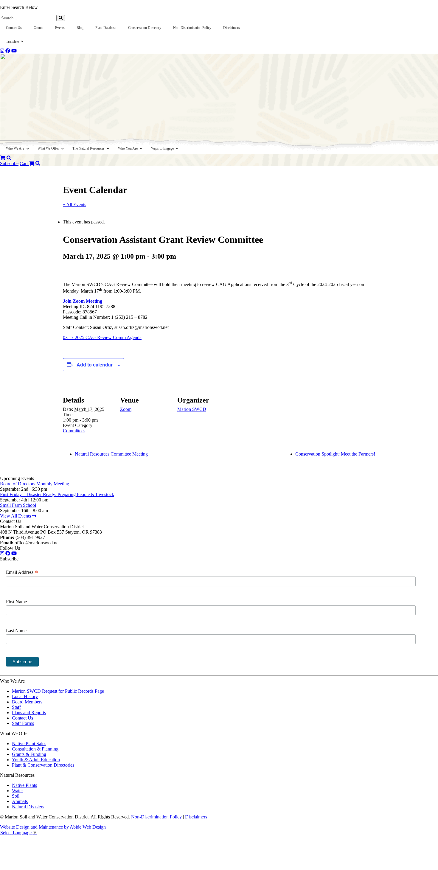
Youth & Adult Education (36, 759)
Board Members (27, 701)
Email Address (22, 572)
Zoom (125, 409)
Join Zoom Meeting (82, 301)
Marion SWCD (191, 409)
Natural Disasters (28, 806)
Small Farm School (18, 505)
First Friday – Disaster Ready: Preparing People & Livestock (57, 494)
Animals (20, 801)
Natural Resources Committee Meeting (111, 453)
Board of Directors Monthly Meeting (34, 483)
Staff (16, 707)
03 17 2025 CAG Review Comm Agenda (102, 337)
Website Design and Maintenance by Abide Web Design (53, 826)
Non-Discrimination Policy (156, 816)
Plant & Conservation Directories (43, 765)
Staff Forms (23, 723)
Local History (25, 696)
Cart (24, 163)
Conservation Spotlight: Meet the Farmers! (335, 453)
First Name (16, 601)
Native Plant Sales (29, 743)
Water (17, 790)
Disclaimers (196, 816)
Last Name (16, 630)
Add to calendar (95, 364)
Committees (74, 430)
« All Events (74, 204)
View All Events (16, 515)
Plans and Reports (29, 712)
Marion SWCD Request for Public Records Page (58, 691)
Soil (15, 795)
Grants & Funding (29, 754)
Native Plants (24, 785)
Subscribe (9, 163)
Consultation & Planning (35, 748)
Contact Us (22, 717)
